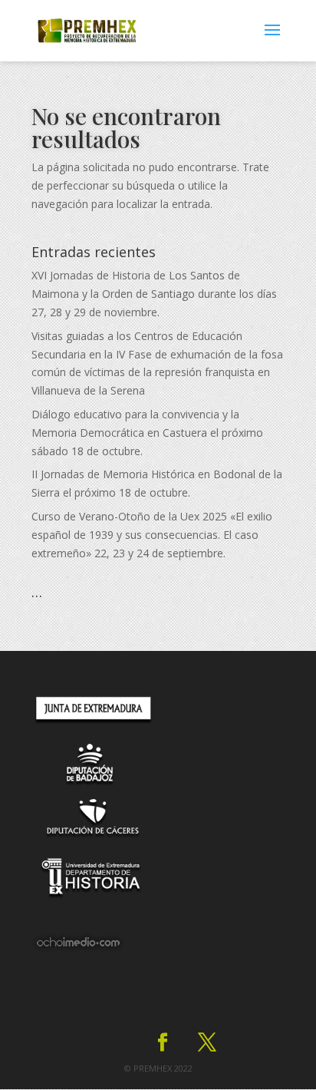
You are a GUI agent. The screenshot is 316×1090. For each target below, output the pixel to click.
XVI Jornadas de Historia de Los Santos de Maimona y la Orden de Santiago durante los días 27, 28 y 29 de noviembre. (154, 293)
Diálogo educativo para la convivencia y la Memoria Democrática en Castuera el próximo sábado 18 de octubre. (147, 432)
